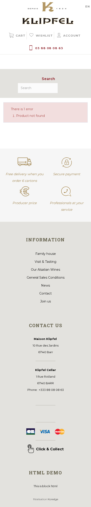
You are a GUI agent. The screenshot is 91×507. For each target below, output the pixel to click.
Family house (45, 254)
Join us (45, 301)
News (45, 285)
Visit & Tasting (45, 262)
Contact (45, 293)
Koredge (53, 499)
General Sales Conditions (45, 278)
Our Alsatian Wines (45, 270)
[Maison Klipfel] (45, 12)
